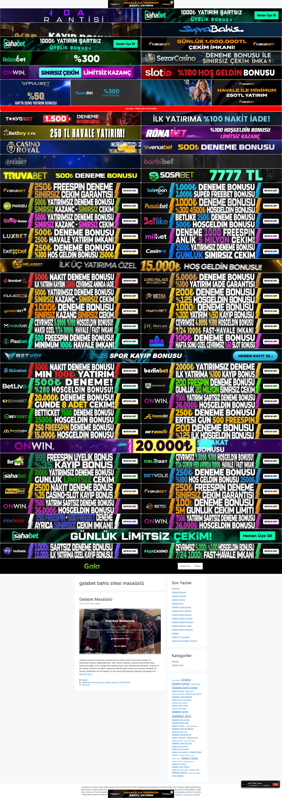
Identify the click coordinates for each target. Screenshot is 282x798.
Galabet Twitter (124, 682)
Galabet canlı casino (193, 694)
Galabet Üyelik (194, 770)
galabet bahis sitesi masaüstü (93, 682)
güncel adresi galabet (194, 773)
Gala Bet (175, 588)
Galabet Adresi (178, 600)
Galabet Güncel (179, 596)
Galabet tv (175, 755)
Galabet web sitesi (177, 761)
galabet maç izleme (189, 740)
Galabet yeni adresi (180, 767)
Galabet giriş (181, 716)
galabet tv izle (176, 758)
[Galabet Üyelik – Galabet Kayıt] (95, 566)
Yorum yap (86, 685)
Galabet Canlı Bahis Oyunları (184, 641)
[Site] (70, 190)
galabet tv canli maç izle (187, 755)
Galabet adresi (181, 683)
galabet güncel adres (192, 726)
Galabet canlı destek (182, 697)
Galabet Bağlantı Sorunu (182, 622)
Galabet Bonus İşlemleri (182, 630)
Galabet (197, 566)
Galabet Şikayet (179, 592)
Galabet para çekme (180, 749)
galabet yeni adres (179, 764)
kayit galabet (178, 775)
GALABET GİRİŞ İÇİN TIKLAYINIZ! (141, 108)
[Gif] (141, 266)
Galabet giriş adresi (180, 720)
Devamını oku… (86, 674)
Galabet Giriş (185, 566)
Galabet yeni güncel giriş (180, 770)
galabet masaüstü (111, 682)
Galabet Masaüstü (95, 599)
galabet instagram (179, 738)
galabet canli (189, 691)
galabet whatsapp (189, 761)
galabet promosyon (180, 752)
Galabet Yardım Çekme (182, 618)
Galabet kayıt (192, 737)
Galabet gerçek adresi (179, 708)
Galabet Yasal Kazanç (181, 607)
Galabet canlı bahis (178, 694)
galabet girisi (180, 711)
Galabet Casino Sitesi (180, 705)
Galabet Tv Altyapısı (181, 637)
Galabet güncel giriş (179, 732)
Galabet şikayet (179, 772)
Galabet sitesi (195, 752)
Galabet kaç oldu (177, 740)
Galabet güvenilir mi (181, 734)
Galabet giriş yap (180, 723)
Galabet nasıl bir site (182, 743)
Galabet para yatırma (180, 746)
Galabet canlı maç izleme (181, 700)
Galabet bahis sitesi (185, 687)
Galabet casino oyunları (180, 703)
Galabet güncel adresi (182, 728)
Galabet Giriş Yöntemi (181, 611)
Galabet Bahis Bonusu (181, 615)
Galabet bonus (178, 691)
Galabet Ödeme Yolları (182, 626)
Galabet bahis (195, 684)
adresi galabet (176, 680)
